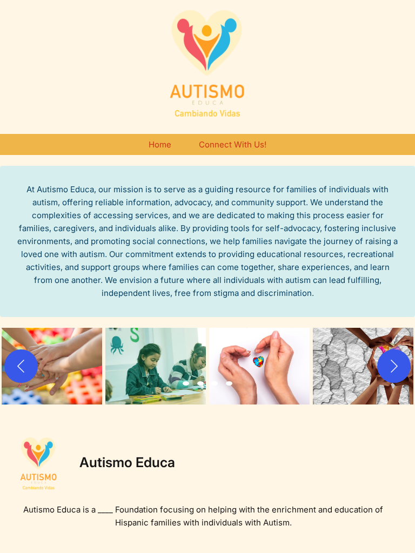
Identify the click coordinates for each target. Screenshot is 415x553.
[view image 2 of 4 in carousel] (200, 383)
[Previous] (21, 366)
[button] (52, 366)
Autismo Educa (127, 462)
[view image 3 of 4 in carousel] (214, 383)
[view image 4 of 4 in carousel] (229, 383)
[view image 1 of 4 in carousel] (186, 383)
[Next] (394, 366)
